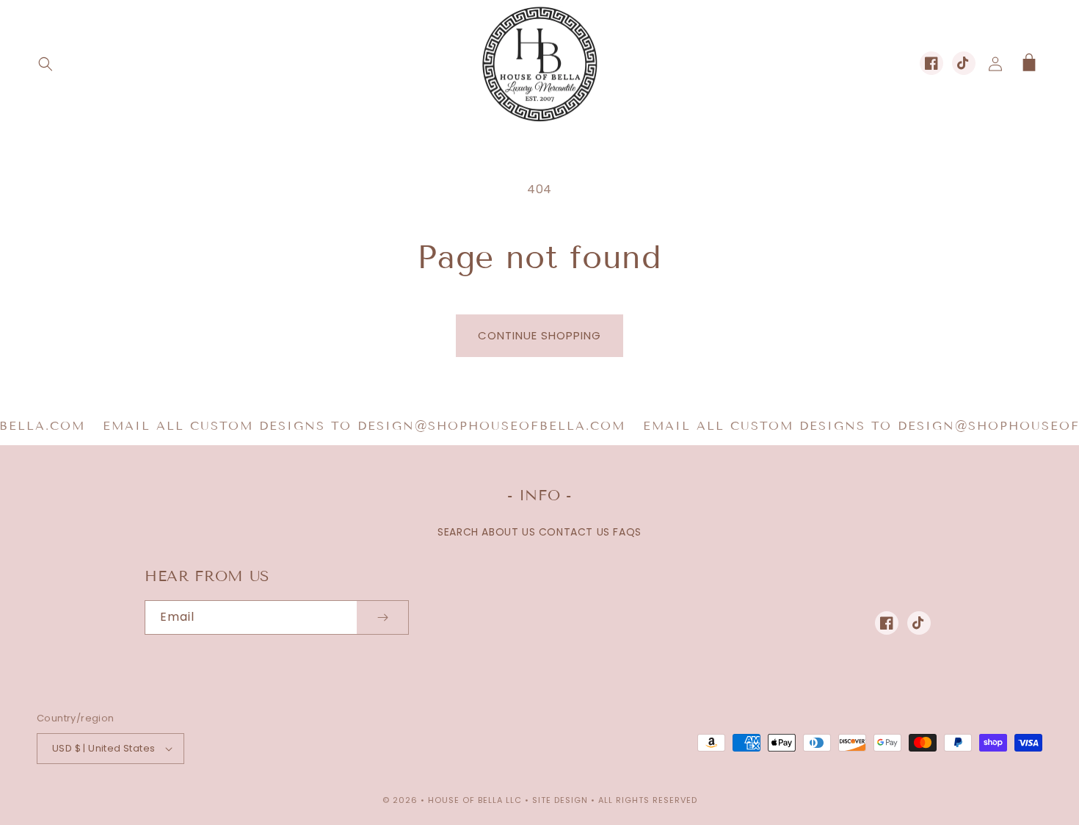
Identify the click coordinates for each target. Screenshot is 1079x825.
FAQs (627, 532)
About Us (508, 532)
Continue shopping (539, 335)
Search (458, 532)
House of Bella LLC (475, 800)
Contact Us (574, 532)
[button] (45, 64)
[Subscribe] (382, 617)
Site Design (560, 800)
